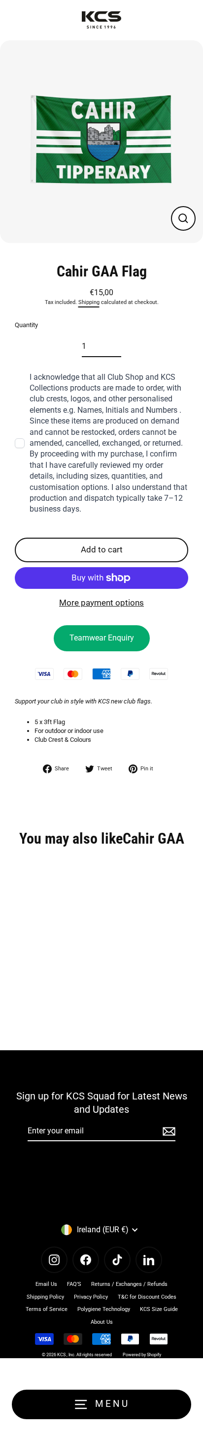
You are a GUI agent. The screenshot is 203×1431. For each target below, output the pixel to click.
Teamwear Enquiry (101, 637)
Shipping (89, 302)
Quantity (26, 325)
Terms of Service (47, 1309)
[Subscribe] (167, 1131)
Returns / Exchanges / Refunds (129, 1284)
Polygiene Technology (103, 1309)
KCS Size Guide (159, 1309)
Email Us (46, 1284)
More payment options (101, 603)
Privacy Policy (91, 1297)
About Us (102, 1322)
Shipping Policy (45, 1297)
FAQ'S (74, 1284)
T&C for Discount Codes (147, 1297)
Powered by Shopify (142, 1354)
